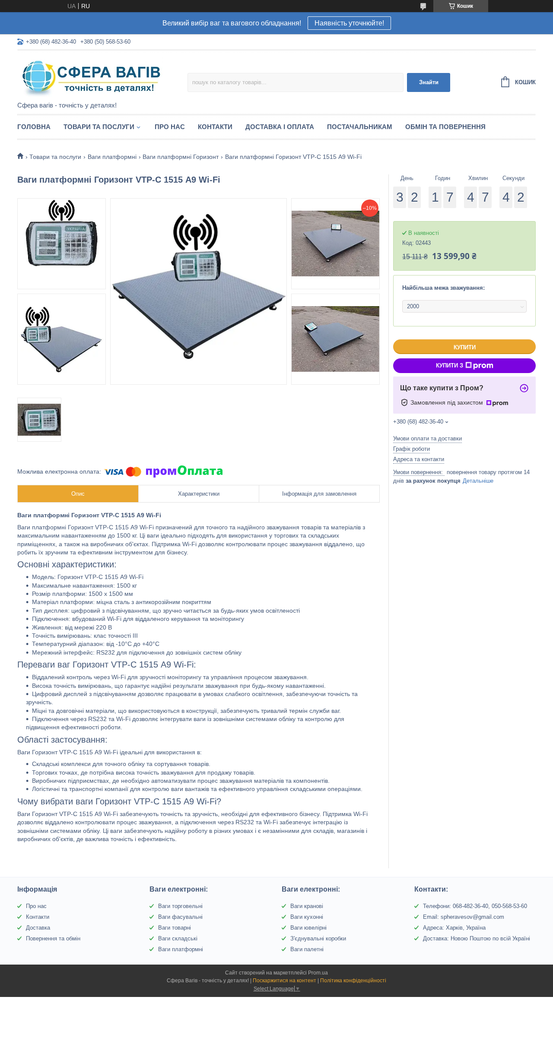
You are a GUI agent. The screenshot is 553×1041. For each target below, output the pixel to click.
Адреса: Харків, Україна (454, 927)
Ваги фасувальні (180, 917)
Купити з (449, 365)
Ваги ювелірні (308, 927)
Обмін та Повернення (445, 126)
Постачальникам (359, 126)
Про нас (170, 126)
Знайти (429, 82)
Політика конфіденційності (353, 981)
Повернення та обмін (53, 938)
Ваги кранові (306, 906)
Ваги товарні (174, 927)
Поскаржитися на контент (284, 981)
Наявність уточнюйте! (349, 23)
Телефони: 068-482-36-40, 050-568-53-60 (475, 906)
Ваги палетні (307, 949)
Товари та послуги (99, 126)
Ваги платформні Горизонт (181, 156)
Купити (465, 347)
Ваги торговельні (180, 906)
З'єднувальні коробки (318, 938)
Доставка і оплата (279, 126)
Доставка (38, 927)
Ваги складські (177, 938)
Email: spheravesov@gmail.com (463, 917)
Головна (34, 126)
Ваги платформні (112, 156)
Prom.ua (318, 973)
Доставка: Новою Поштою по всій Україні (476, 938)
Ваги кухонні (306, 917)
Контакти (215, 126)
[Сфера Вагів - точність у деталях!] (92, 76)
